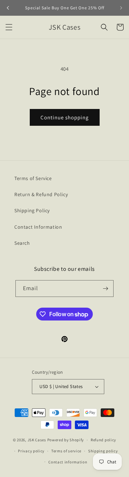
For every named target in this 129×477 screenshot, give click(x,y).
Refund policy (103, 439)
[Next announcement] (121, 8)
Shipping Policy (32, 210)
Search (22, 243)
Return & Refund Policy (41, 194)
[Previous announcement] (8, 8)
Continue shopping (64, 117)
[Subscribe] (105, 288)
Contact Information (38, 227)
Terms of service (66, 450)
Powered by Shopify (65, 439)
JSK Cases (37, 439)
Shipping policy (103, 450)
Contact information (67, 461)
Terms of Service (33, 178)
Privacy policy (31, 450)
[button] (9, 27)
